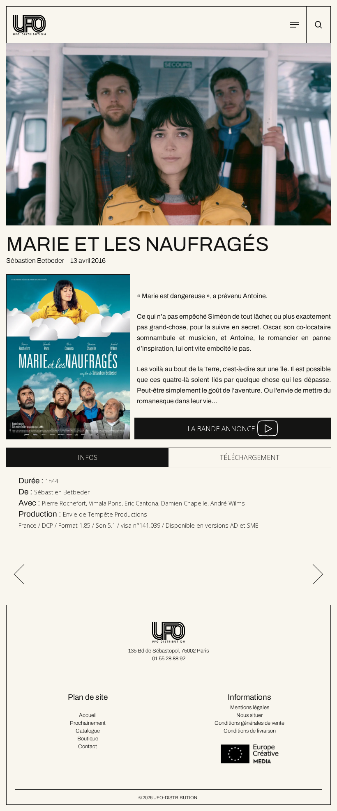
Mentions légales (249, 707)
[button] (294, 25)
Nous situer (249, 715)
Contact (87, 746)
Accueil (88, 715)
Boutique (87, 739)
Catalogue (88, 731)
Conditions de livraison (250, 731)
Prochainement (88, 723)
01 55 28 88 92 (168, 659)
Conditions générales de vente (249, 723)
